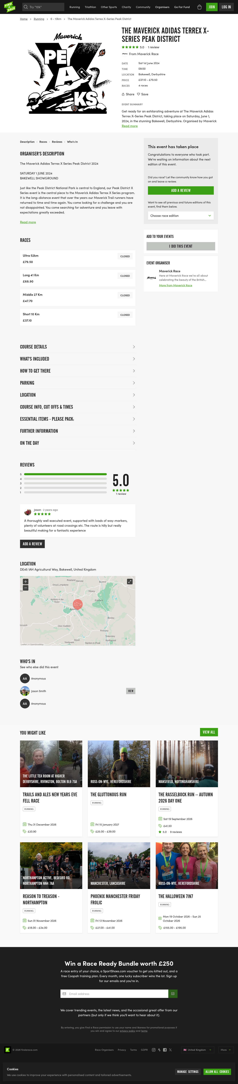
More (224, 1049)
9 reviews (176, 832)
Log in (226, 7)
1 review (153, 47)
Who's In (72, 141)
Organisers (162, 7)
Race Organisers (104, 1049)
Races (43, 141)
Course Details (33, 347)
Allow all (217, 1072)
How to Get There (35, 371)
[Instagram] (155, 1050)
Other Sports (109, 7)
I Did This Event (181, 246)
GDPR (144, 1049)
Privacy (122, 1049)
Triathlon (90, 7)
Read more (130, 126)
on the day (29, 443)
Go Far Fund (182, 7)
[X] (171, 1050)
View (130, 691)
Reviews (57, 141)
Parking (27, 383)
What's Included (34, 359)
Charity (126, 7)
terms (144, 1030)
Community (143, 7)
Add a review (32, 543)
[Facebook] (166, 1050)
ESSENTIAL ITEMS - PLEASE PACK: (47, 419)
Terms (133, 1049)
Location (28, 395)
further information (39, 431)
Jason (37, 509)
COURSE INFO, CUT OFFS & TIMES (46, 407)
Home (24, 19)
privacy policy (127, 1030)
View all (209, 732)
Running (75, 7)
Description (27, 141)
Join (212, 7)
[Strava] (160, 1050)
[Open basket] (199, 7)
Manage (188, 1072)
